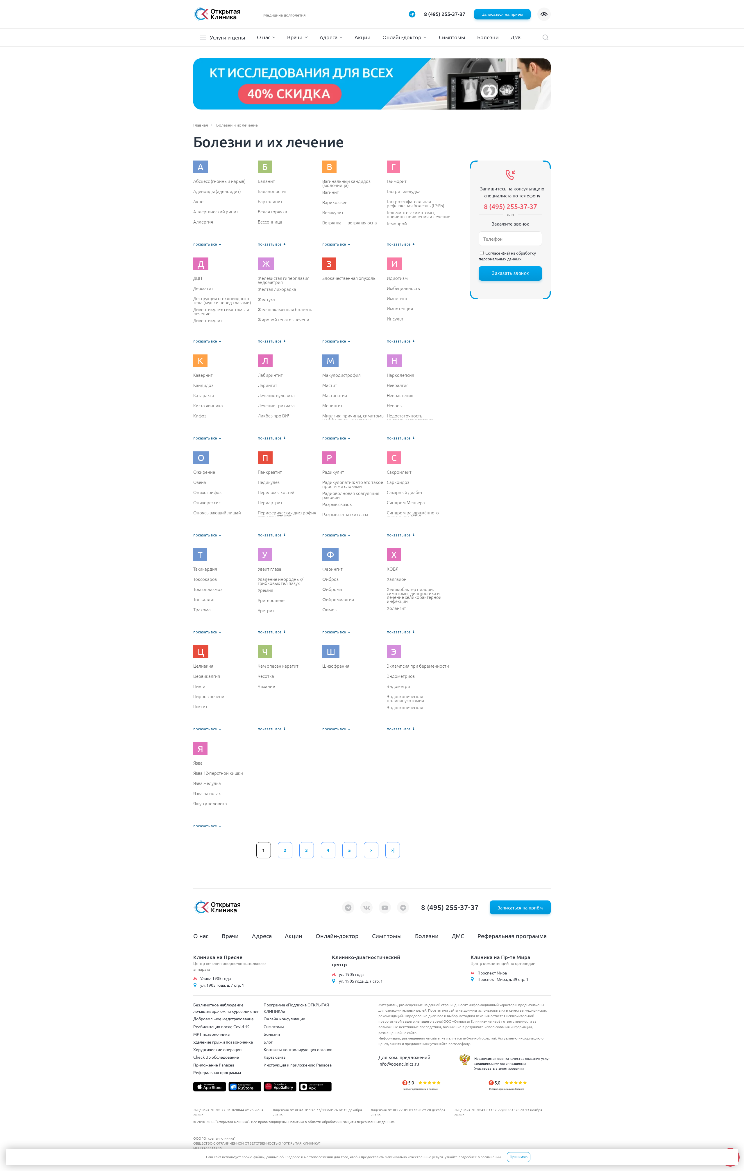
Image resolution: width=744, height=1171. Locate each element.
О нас (263, 37)
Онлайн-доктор (401, 37)
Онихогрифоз (207, 492)
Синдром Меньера (406, 502)
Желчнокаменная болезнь (285, 309)
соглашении (491, 1156)
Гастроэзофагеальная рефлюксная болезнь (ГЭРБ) (415, 203)
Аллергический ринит (215, 212)
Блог (268, 1041)
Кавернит (203, 375)
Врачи (295, 37)
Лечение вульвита (276, 395)
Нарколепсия (400, 375)
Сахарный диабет (405, 492)
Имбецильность (403, 288)
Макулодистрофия (341, 375)
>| (393, 850)
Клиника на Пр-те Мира (500, 957)
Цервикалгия (206, 676)
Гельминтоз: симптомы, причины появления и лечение (418, 214)
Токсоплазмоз (207, 589)
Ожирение (204, 472)
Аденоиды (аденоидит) (217, 191)
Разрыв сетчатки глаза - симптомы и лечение (346, 516)
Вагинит (330, 192)
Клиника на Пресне (217, 957)
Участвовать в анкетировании (499, 1068)
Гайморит (397, 181)
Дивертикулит (207, 320)
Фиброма (332, 589)
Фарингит (332, 569)
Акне (198, 201)
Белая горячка (272, 212)
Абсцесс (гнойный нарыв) (219, 181)
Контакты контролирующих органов (298, 1049)
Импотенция (400, 309)
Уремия (265, 590)
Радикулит (333, 472)
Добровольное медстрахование (223, 1018)
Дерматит (203, 288)
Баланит (266, 181)
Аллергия (203, 222)
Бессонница (270, 222)
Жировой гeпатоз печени (283, 320)
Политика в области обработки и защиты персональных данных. (341, 1121)
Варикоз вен (335, 202)
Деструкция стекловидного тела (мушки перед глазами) (222, 300)
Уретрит (266, 610)
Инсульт (395, 319)
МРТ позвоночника (211, 1034)
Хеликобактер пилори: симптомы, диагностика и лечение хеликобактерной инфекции (414, 595)
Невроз (394, 405)
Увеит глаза (269, 569)
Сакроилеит (399, 472)
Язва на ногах (207, 793)
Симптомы (452, 37)
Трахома (202, 610)
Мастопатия (334, 395)
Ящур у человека (210, 803)
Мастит (329, 385)
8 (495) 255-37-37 (444, 13)
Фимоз (329, 610)
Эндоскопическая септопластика (405, 709)
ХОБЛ (392, 569)
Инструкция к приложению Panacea (298, 1064)
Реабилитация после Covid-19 (221, 1026)
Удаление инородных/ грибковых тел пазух (280, 581)
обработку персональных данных (507, 255)
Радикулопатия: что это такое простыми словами (352, 484)
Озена (199, 482)
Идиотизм (397, 278)
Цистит (200, 707)
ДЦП (197, 278)
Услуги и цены (227, 37)
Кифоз (199, 416)
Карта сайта (274, 1057)
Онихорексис (207, 502)
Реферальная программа (512, 935)
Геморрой (397, 223)
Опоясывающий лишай (217, 513)
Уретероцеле (271, 600)
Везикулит (333, 212)
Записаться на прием (502, 14)
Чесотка (266, 676)
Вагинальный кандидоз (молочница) (346, 183)
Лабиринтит (270, 375)
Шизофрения (335, 666)
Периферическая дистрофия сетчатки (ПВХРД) (287, 514)
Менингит (332, 405)
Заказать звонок (510, 273)
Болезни (488, 37)
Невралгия (398, 385)
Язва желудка (207, 783)
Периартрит (270, 502)
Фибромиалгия (338, 599)
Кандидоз (203, 385)
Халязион (397, 579)
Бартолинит (270, 201)
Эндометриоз (401, 676)
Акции (363, 37)
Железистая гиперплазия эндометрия (284, 280)
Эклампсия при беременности (418, 666)
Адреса (328, 37)
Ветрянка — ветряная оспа (349, 223)
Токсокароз (205, 579)
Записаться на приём (520, 907)
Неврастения (400, 395)
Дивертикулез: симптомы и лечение (221, 311)
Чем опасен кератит (278, 666)
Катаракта (203, 395)
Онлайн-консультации (284, 1018)
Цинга (199, 686)
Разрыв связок (337, 504)
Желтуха (266, 299)
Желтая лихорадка (277, 289)
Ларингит (267, 385)
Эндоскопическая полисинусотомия (405, 698)
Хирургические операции (217, 1049)
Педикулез (269, 482)
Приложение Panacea (213, 1064)
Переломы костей (276, 492)
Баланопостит (272, 191)
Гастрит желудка (404, 191)
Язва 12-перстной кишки (218, 773)
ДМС (516, 37)
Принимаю (518, 1157)
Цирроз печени (208, 696)
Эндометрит (399, 686)
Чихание (266, 686)
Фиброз (330, 579)
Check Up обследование (216, 1057)
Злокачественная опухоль (348, 278)
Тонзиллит (204, 599)
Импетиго (397, 298)
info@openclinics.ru (398, 1063)
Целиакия (203, 666)
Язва (198, 763)
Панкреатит (270, 472)
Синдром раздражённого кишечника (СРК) (413, 514)
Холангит (396, 608)
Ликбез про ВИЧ (274, 416)
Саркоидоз (398, 482)
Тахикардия (205, 569)
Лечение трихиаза (276, 405)
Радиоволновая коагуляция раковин (350, 495)
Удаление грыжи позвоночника (223, 1041)
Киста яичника (208, 405)
